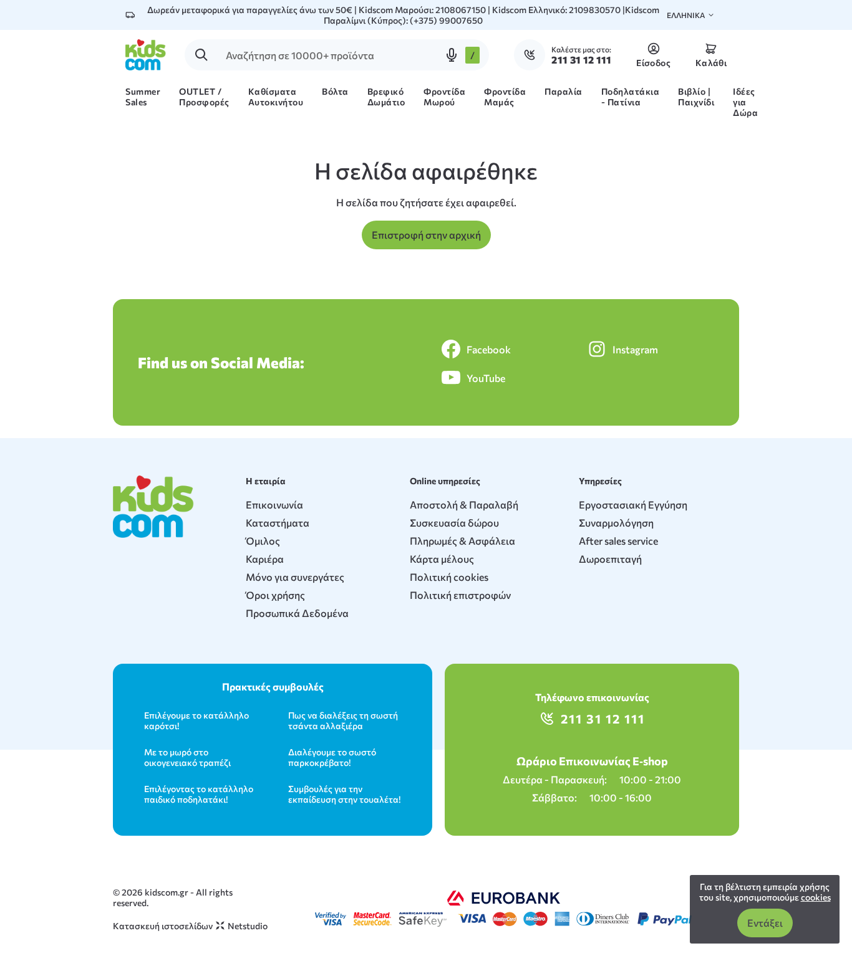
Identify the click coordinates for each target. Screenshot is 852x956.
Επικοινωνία (274, 504)
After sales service (618, 541)
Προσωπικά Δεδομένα (297, 613)
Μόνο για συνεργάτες (295, 577)
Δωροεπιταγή (610, 559)
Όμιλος (263, 541)
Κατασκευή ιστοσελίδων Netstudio (190, 925)
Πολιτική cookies (449, 577)
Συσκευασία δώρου (454, 522)
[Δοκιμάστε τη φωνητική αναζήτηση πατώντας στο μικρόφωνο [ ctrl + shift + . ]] (451, 54)
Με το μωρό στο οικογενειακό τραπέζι (187, 757)
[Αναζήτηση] (201, 54)
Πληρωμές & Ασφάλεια (462, 541)
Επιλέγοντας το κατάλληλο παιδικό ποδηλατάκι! (198, 794)
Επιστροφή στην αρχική (426, 235)
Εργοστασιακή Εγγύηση (633, 504)
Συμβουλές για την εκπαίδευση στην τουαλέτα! (344, 794)
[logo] (145, 54)
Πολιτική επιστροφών (460, 595)
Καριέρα (265, 559)
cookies (816, 897)
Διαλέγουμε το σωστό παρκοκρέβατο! (332, 757)
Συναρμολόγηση (616, 522)
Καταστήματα (277, 522)
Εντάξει (765, 923)
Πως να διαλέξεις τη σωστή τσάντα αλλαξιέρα (343, 720)
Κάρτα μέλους (442, 559)
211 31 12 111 (603, 718)
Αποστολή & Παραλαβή (464, 504)
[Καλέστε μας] (532, 54)
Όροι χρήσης (275, 595)
